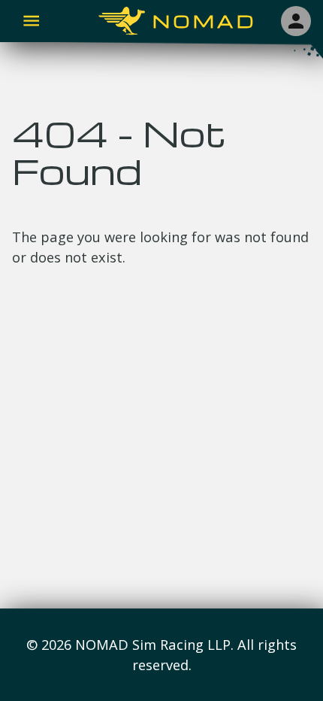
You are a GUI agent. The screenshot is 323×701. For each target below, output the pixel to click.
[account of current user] (31, 21)
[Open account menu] (296, 21)
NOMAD (204, 21)
